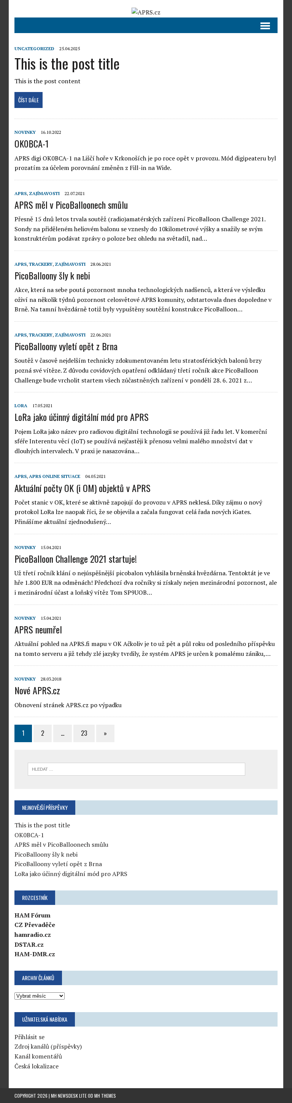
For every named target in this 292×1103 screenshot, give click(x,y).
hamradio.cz (32, 934)
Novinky (25, 132)
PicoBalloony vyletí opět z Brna (65, 346)
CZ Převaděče (34, 924)
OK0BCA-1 (31, 143)
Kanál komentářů (38, 1056)
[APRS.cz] (145, 12)
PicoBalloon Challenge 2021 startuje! (75, 558)
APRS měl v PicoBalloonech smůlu (71, 204)
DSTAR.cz (29, 944)
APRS (20, 193)
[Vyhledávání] (136, 768)
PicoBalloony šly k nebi (52, 275)
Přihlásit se (29, 1037)
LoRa (20, 405)
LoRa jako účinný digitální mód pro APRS (81, 417)
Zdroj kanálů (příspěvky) (48, 1046)
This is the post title (67, 63)
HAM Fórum (32, 915)
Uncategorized (34, 48)
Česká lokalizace (36, 1066)
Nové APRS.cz (37, 690)
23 (84, 733)
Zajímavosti (44, 193)
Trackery (40, 264)
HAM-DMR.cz (34, 954)
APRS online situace (54, 476)
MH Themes (105, 1095)
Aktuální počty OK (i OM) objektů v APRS (82, 488)
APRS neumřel (38, 629)
